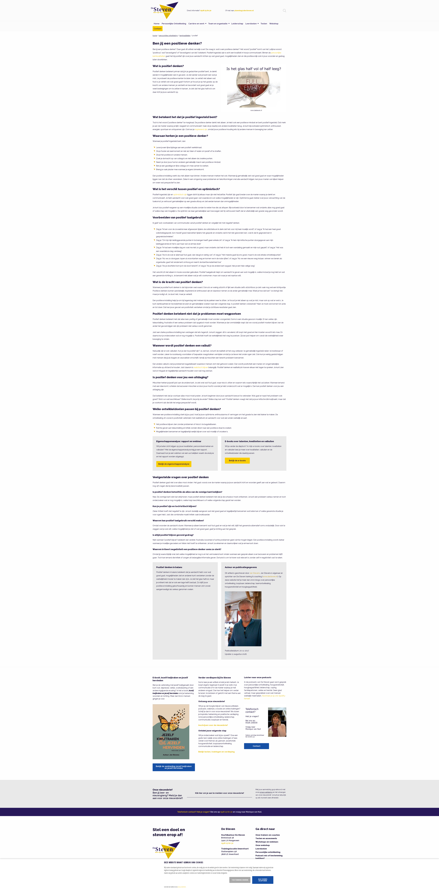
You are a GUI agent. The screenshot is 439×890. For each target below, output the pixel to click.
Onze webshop (263, 845)
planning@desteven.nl (244, 10)
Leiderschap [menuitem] (237, 23)
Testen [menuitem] (264, 23)
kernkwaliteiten (184, 36)
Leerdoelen (261, 849)
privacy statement (182, 887)
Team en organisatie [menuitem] (218, 23)
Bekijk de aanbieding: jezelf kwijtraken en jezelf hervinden (174, 767)
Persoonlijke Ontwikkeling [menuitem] (174, 23)
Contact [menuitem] (157, 28)
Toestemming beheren (240, 880)
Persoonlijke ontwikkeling (268, 852)
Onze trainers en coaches (268, 835)
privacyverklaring (266, 792)
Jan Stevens (255, 573)
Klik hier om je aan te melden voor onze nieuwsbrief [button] (219, 793)
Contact (256, 746)
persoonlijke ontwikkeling (168, 36)
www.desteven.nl (270, 576)
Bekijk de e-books (237, 460)
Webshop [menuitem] (273, 23)
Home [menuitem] (156, 23)
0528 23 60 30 (205, 10)
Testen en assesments (266, 838)
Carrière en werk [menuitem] (196, 23)
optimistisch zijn (180, 194)
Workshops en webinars (267, 842)
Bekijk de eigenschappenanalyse (173, 464)
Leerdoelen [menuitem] (251, 23)
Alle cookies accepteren (262, 880)
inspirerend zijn (201, 129)
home (155, 36)
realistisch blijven (201, 367)
